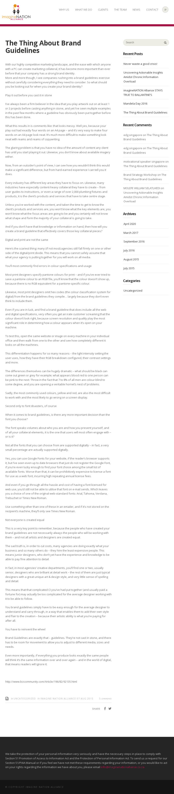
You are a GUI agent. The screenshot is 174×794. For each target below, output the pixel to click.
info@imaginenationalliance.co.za (122, 767)
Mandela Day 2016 (135, 103)
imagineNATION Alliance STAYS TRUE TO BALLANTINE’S (143, 92)
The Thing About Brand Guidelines (145, 112)
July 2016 (129, 250)
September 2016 (134, 241)
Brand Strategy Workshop (140, 175)
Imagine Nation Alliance (59, 698)
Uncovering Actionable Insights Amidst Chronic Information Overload (143, 77)
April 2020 (129, 224)
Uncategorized (25, 698)
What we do (83, 9)
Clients (103, 9)
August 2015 (131, 259)
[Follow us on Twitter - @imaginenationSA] (165, 9)
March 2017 (130, 233)
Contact (152, 9)
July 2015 (129, 268)
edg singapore (132, 135)
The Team (120, 9)
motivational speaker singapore (144, 161)
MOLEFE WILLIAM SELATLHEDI (141, 188)
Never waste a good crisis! (140, 64)
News (136, 9)
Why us (64, 9)
